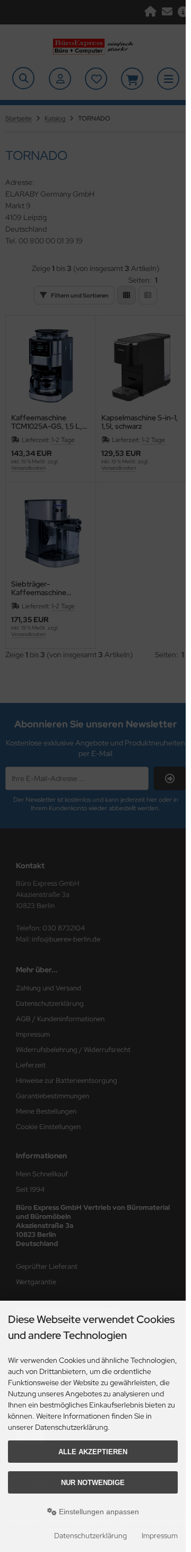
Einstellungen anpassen (98, 1511)
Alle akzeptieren (92, 1452)
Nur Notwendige (93, 1483)
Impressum (160, 1535)
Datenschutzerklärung (90, 1535)
